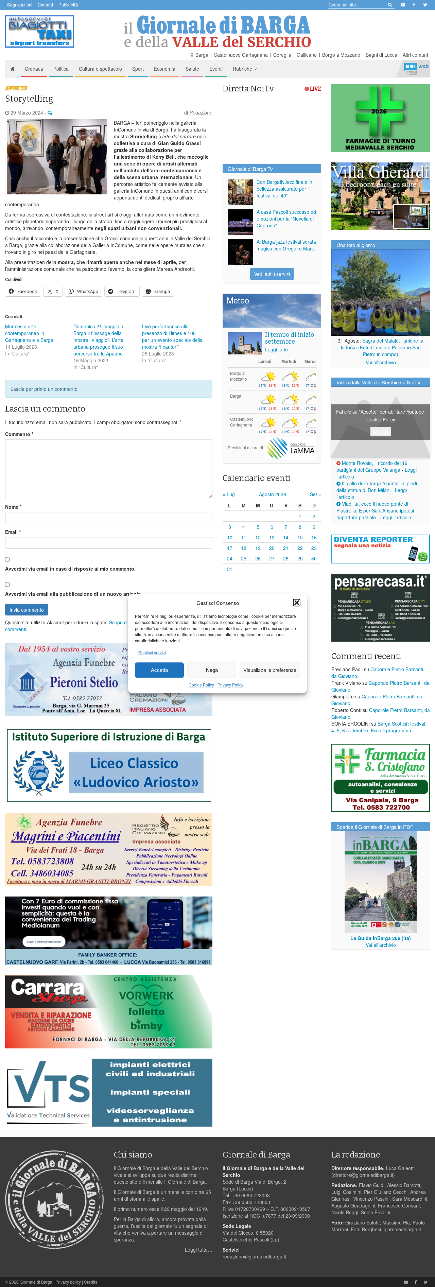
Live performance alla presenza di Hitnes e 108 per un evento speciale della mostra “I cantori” (172, 336)
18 (243, 547)
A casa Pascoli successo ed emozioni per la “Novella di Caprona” (286, 218)
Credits (90, 1282)
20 (272, 547)
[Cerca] (389, 4)
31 (229, 569)
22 (300, 547)
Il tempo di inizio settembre (289, 338)
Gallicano (307, 54)
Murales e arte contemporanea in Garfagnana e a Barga (29, 333)
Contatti (45, 4)
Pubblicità (68, 4)
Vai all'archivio (381, 362)
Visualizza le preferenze (269, 670)
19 (258, 547)
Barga (201, 54)
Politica (61, 68)
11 (243, 537)
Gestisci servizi (152, 652)
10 (229, 537)
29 (300, 558)
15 (300, 537)
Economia (164, 68)
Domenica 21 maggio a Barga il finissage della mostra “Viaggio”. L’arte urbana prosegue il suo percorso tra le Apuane (98, 340)
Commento (19, 434)
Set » (315, 494)
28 (286, 558)
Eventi (216, 68)
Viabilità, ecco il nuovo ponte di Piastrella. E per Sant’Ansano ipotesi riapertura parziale (375, 510)
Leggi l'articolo (395, 517)
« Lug (229, 494)
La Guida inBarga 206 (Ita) (380, 938)
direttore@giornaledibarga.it (363, 1174)
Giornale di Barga (36, 1282)
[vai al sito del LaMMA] (290, 447)
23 (314, 547)
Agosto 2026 (272, 494)
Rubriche (243, 68)
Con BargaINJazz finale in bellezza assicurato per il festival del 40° (284, 188)
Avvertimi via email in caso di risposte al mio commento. (70, 568)
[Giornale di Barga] (217, 31)
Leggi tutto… (279, 349)
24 (229, 558)
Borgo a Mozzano (341, 54)
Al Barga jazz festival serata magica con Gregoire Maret (286, 245)
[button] (296, 602)
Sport (138, 68)
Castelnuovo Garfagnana (241, 54)
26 (258, 558)
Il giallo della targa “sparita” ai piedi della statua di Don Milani (376, 486)
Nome (13, 506)
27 (272, 558)
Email (13, 531)
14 (286, 537)
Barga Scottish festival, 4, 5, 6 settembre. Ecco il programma (379, 727)
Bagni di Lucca (381, 54)
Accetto (381, 431)
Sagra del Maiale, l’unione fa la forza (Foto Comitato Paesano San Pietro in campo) (382, 347)
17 (229, 547)
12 (258, 537)
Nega (212, 670)
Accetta (159, 670)
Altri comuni (415, 54)
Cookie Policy (201, 685)
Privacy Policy (230, 685)
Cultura (16, 88)
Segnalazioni (19, 4)
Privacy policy (68, 1282)
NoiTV (416, 68)
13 (272, 537)
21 (286, 547)
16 (314, 537)
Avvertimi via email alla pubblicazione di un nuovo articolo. (73, 593)
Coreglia (282, 54)
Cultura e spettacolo (100, 68)
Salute (192, 68)
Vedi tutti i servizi (272, 274)
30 (314, 558)
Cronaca (34, 68)
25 (243, 558)
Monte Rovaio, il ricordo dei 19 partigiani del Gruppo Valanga (371, 466)
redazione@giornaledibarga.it (254, 1256)
